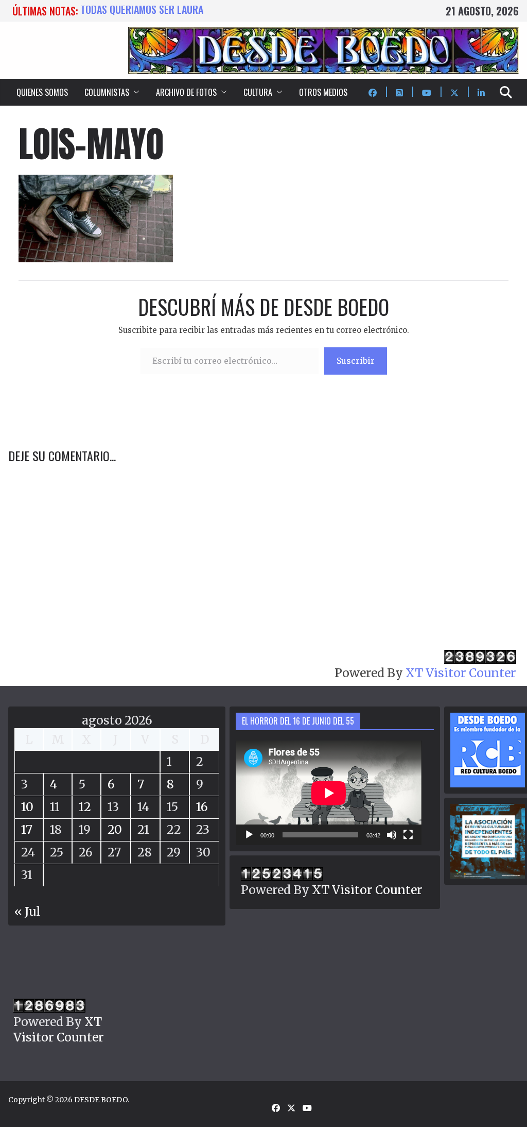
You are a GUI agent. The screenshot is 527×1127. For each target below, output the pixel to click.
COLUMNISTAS (106, 92)
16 (202, 806)
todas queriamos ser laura (141, 11)
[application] (328, 793)
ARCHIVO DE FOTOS (186, 92)
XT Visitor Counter (461, 672)
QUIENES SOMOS (42, 92)
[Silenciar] (392, 835)
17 (26, 829)
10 (27, 806)
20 (115, 829)
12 (85, 806)
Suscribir (356, 361)
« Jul (27, 911)
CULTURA (257, 92)
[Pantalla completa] (408, 835)
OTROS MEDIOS (323, 92)
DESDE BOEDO (101, 1099)
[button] (134, 92)
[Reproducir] (249, 835)
